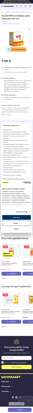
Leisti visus (16, 217)
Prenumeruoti (16, 367)
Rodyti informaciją (22, 212)
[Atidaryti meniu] (2, 6)
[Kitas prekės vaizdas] (30, 41)
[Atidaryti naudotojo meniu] (21, 6)
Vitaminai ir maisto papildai (12, 12)
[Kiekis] (5, 410)
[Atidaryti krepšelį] (30, 6)
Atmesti (16, 229)
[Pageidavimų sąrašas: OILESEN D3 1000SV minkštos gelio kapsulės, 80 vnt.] (19, 294)
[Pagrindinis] (2, 12)
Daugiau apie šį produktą (15, 179)
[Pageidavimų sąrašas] (25, 6)
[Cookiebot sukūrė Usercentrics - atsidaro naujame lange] (23, 182)
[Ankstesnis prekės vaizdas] (2, 41)
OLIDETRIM (4, 21)
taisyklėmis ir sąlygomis (18, 362)
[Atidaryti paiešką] (17, 6)
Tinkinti (15, 223)
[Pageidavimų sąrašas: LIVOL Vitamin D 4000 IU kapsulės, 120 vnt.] (19, 246)
